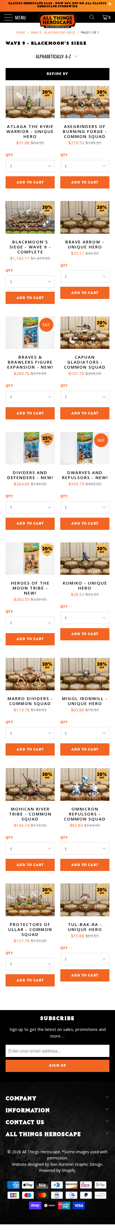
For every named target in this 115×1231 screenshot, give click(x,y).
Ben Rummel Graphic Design (76, 1164)
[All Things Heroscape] (57, 17)
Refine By (57, 74)
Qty (9, 154)
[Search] (94, 17)
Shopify (68, 1170)
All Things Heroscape (41, 1151)
